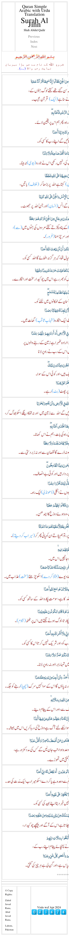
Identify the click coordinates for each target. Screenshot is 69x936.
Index (34, 41)
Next (34, 46)
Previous (34, 36)
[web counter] (49, 914)
